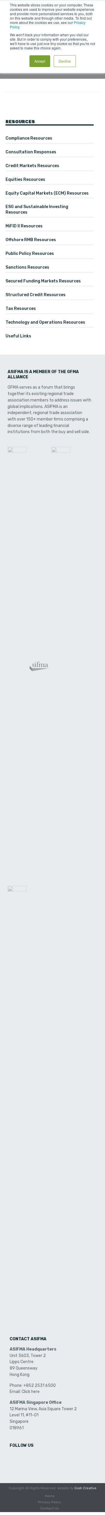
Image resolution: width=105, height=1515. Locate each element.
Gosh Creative (85, 1488)
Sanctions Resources (27, 267)
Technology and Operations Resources (45, 322)
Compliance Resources (29, 138)
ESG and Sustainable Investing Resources (37, 209)
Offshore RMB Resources (31, 239)
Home (50, 1496)
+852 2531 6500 (39, 1385)
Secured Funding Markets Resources (43, 281)
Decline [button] (65, 61)
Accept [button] (39, 61)
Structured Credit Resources (36, 294)
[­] (15, 1457)
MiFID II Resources (24, 226)
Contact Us (49, 1508)
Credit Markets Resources (32, 165)
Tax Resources (21, 308)
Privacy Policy (49, 1502)
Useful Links (18, 336)
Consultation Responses (31, 152)
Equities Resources (25, 179)
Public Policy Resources (30, 253)
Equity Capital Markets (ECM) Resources (47, 193)
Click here (31, 1391)
